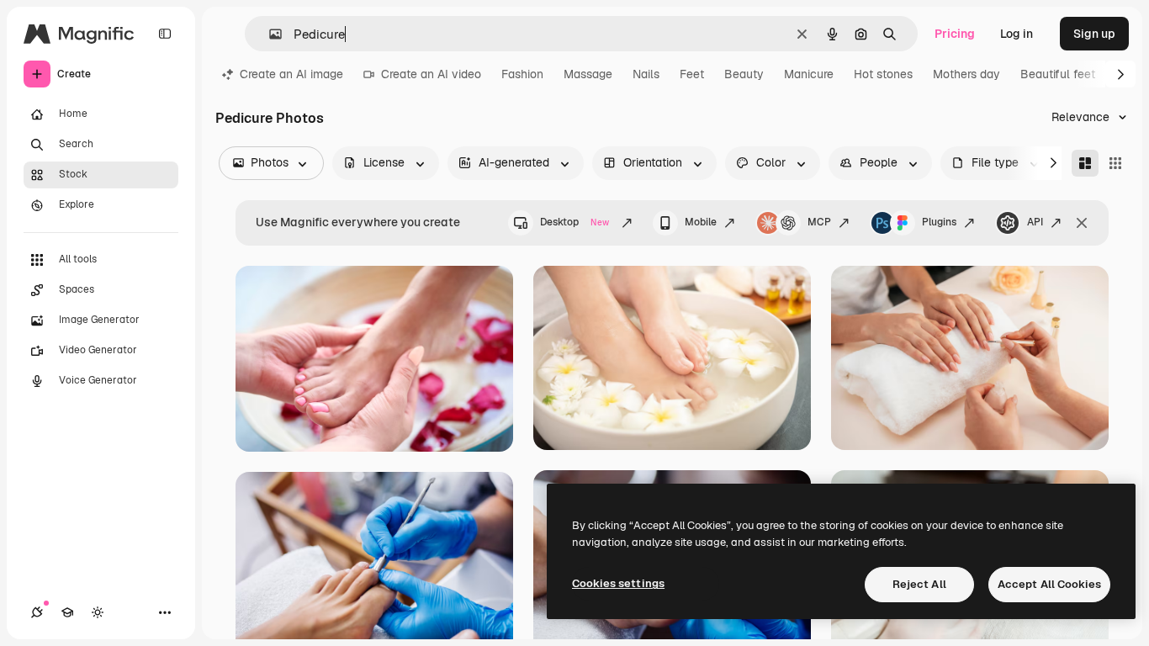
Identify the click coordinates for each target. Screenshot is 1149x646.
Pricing (955, 33)
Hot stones (883, 74)
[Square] (1115, 163)
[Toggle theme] (97, 612)
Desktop (574, 222)
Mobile (701, 222)
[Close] (1081, 223)
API (1035, 222)
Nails (646, 74)
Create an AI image (291, 74)
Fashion (522, 74)
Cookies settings (618, 583)
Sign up (1094, 33)
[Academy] (67, 612)
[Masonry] (1085, 163)
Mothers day (966, 74)
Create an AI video (431, 74)
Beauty (744, 74)
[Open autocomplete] (269, 34)
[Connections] (37, 612)
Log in (1016, 33)
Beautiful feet (1057, 74)
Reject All (919, 584)
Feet (692, 74)
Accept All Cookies (1049, 584)
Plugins (939, 222)
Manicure (809, 74)
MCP (819, 222)
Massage (588, 74)
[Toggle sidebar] (164, 33)
